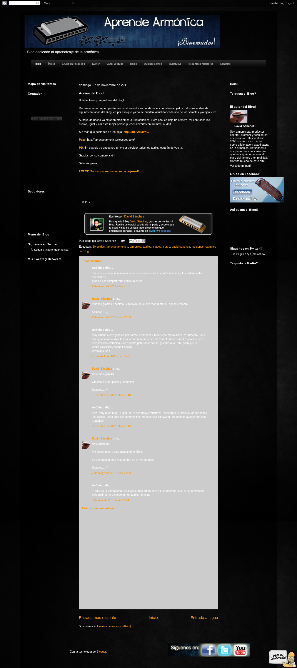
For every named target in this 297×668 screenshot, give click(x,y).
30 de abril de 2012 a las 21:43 (111, 426)
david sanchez (181, 246)
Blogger (101, 651)
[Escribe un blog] (135, 241)
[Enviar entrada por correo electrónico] (123, 240)
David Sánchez (102, 298)
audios (147, 246)
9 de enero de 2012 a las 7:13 (110, 286)
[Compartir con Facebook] (143, 241)
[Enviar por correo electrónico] (131, 241)
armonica (135, 246)
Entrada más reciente (97, 617)
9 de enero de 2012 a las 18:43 (111, 317)
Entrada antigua (204, 617)
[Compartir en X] (139, 241)
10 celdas (99, 246)
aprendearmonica (117, 246)
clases (157, 246)
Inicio (153, 617)
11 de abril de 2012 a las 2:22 (110, 356)
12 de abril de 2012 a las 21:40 (111, 395)
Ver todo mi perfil (240, 165)
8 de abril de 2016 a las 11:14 (110, 500)
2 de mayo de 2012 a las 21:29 (111, 473)
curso (166, 246)
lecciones (198, 246)
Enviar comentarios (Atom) (114, 626)
